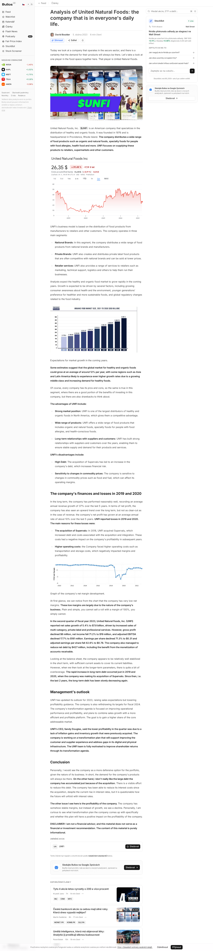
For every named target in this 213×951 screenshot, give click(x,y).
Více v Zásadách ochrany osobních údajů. (134, 947)
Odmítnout (162, 947)
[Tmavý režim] (30, 4)
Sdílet (74, 40)
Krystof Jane (58, 894)
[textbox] (169, 71)
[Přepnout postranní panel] (35, 475)
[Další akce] (83, 893)
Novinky (5, 95)
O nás (13, 95)
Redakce (21, 95)
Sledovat (134, 846)
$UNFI (83, 128)
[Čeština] (23, 4)
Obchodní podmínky (20, 93)
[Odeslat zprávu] (192, 71)
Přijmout (176, 947)
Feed (43, 3)
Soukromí (6, 93)
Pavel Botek (58, 939)
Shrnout (58, 40)
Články (54, 3)
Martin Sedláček (60, 917)
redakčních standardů (97, 856)
